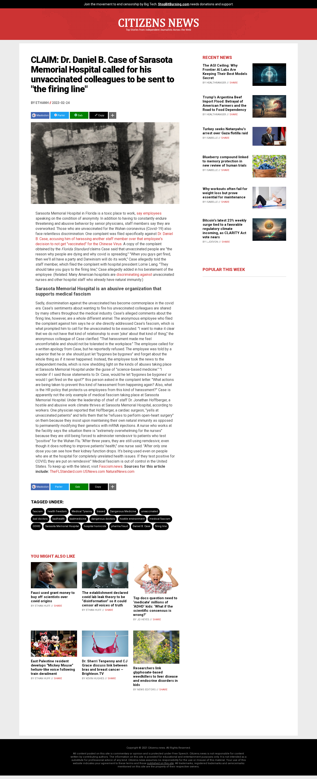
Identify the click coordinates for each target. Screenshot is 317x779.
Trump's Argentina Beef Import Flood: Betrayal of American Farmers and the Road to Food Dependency (224, 103)
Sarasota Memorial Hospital (62, 526)
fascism (38, 511)
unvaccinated (149, 511)
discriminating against (134, 274)
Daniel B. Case (141, 526)
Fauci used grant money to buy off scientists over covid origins (53, 597)
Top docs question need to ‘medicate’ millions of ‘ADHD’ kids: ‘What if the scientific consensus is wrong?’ (155, 606)
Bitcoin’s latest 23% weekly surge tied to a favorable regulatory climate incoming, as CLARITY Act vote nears (224, 228)
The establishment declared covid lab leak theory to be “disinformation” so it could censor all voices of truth (105, 599)
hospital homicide (95, 526)
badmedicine (78, 518)
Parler (61, 115)
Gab (80, 115)
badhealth (58, 518)
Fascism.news (111, 466)
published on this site (160, 763)
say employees (149, 213)
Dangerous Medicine (123, 511)
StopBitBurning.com (173, 4)
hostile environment (132, 518)
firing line (161, 526)
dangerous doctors (103, 518)
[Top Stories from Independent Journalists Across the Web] (158, 33)
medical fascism (159, 518)
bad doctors (40, 518)
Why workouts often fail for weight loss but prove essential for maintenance (225, 193)
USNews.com (94, 471)
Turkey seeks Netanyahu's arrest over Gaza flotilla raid (225, 131)
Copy (100, 115)
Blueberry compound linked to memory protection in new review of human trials (225, 161)
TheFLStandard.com (66, 471)
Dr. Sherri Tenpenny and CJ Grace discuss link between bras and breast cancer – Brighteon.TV (104, 667)
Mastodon (42, 115)
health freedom (57, 511)
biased (101, 511)
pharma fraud (119, 526)
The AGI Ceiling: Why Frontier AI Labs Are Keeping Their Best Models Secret (225, 71)
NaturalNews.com (120, 471)
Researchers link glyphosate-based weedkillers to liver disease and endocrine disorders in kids (155, 676)
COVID (36, 526)
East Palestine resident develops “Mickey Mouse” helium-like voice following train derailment (53, 667)
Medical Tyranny (82, 511)
